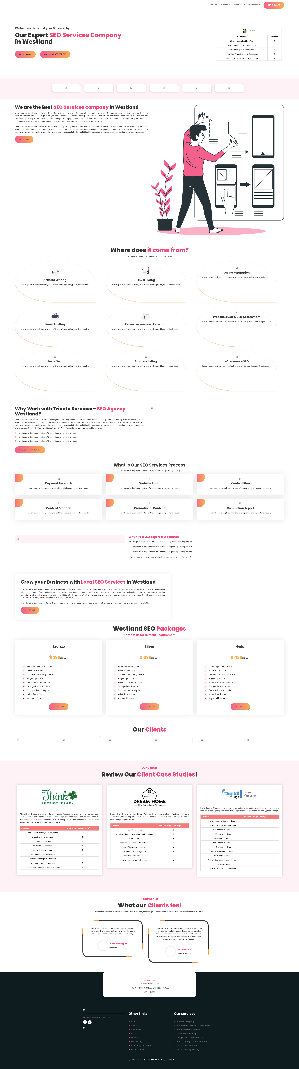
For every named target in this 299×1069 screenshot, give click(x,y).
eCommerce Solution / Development (193, 1025)
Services (239, 5)
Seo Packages (137, 1041)
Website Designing (185, 1021)
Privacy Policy (137, 1049)
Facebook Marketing (186, 1033)
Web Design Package (141, 1045)
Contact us (136, 1029)
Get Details (58, 706)
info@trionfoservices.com (98, 1017)
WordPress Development (188, 1029)
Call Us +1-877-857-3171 (55, 54)
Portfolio (135, 1037)
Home (214, 5)
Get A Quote (274, 5)
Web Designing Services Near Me (191, 1041)
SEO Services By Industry (187, 1049)
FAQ (133, 1033)
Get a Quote (149, 992)
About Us (226, 5)
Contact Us (255, 5)
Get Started (25, 54)
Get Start (24, 139)
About (134, 1025)
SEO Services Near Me (186, 1045)
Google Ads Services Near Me (190, 1037)
